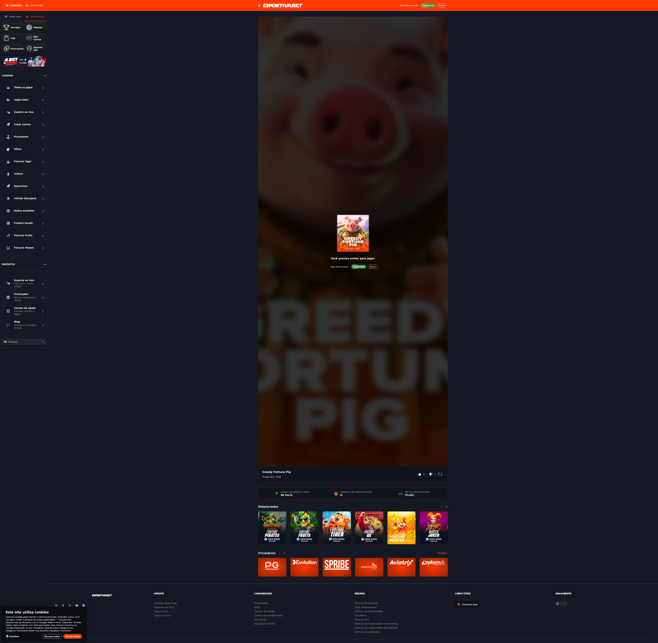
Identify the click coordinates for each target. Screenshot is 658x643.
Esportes (36, 5)
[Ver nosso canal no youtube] (77, 605)
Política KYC (362, 619)
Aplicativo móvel (264, 623)
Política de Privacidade (368, 611)
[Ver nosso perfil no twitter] (70, 605)
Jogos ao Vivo (162, 615)
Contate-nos (469, 604)
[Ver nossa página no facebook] (63, 605)
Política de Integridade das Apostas (376, 627)
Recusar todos (52, 636)
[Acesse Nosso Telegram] (83, 605)
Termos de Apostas (366, 603)
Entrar (442, 5)
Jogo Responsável (365, 607)
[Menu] (259, 5)
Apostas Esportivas (165, 603)
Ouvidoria (361, 615)
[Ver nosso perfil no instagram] (56, 605)
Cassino (16, 5)
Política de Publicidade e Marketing (376, 623)
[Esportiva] (283, 5)
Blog (257, 607)
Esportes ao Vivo (164, 607)
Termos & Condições (367, 631)
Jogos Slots (161, 611)
